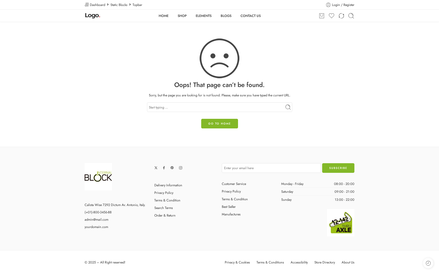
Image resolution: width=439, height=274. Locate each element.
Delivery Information (168, 185)
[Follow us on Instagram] (181, 168)
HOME (164, 15)
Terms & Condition (167, 200)
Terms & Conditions (270, 262)
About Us (348, 262)
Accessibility (299, 262)
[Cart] (322, 16)
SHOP (182, 15)
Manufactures (231, 214)
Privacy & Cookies (237, 262)
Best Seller (229, 206)
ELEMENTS (203, 15)
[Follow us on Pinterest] (172, 168)
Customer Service (234, 183)
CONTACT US (251, 15)
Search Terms (163, 207)
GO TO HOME (219, 124)
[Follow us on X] (156, 167)
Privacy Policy (163, 192)
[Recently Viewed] (428, 263)
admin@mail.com (96, 219)
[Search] (351, 16)
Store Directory (324, 262)
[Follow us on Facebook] (164, 168)
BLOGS (226, 15)
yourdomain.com (96, 226)
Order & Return (165, 215)
